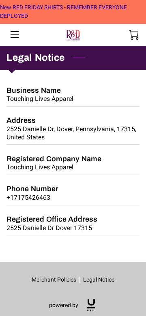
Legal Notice (98, 279)
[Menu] (14, 34)
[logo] (91, 305)
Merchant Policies (54, 279)
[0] (134, 35)
